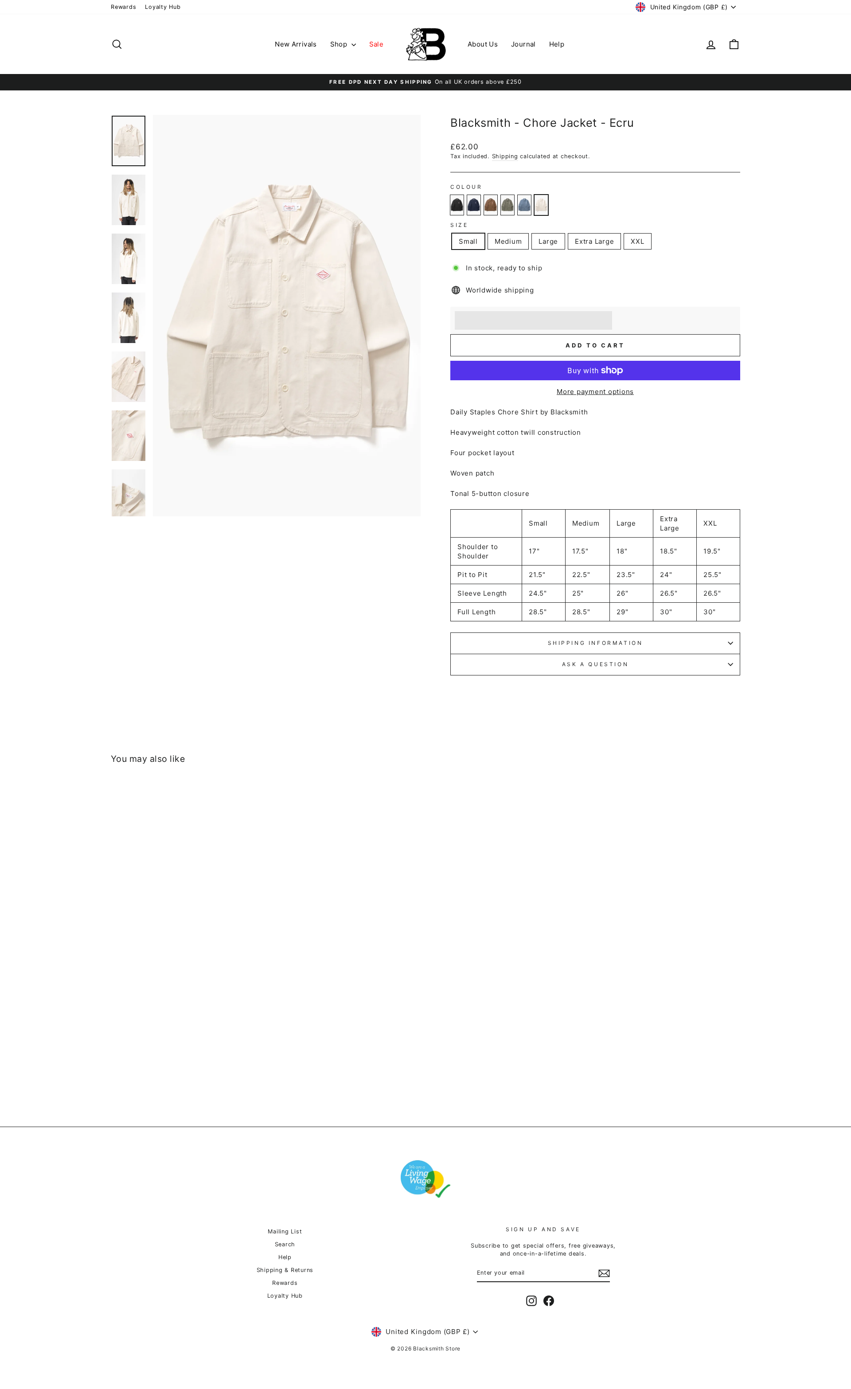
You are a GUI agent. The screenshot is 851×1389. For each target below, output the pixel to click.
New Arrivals (296, 44)
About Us (483, 44)
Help (557, 44)
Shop (339, 44)
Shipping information (595, 643)
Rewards (123, 7)
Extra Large (594, 241)
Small (468, 241)
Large (548, 241)
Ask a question (595, 664)
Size (459, 225)
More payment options (595, 391)
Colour (466, 186)
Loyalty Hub (162, 7)
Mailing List (285, 1231)
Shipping (505, 156)
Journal (523, 44)
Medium (508, 241)
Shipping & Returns (285, 1270)
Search (285, 1244)
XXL (637, 241)
